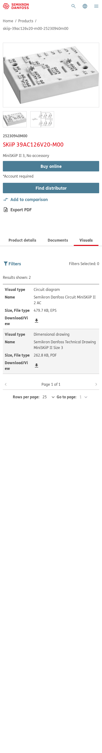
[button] (85, 6)
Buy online (51, 166)
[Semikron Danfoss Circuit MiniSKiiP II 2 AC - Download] (36, 321)
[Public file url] (36, 321)
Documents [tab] (58, 240)
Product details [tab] (22, 240)
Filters (15, 264)
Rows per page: (26, 396)
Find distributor (51, 188)
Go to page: (66, 396)
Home (8, 20)
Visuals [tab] (86, 240)
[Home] (16, 5)
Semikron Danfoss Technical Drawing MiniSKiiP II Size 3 (65, 344)
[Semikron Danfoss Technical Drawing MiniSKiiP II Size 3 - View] (36, 365)
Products (25, 20)
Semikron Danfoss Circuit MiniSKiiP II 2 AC (65, 299)
